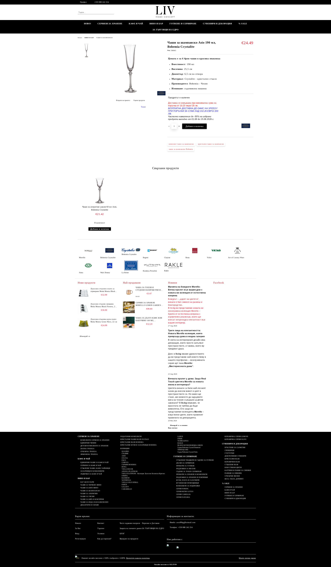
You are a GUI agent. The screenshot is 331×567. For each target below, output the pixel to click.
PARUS (124, 484)
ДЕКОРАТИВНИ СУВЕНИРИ (235, 456)
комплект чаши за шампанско (181, 144)
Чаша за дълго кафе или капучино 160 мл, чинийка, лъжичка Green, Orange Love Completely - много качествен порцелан (149, 319)
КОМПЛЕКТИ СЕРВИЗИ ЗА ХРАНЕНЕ (94, 440)
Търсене (100, 528)
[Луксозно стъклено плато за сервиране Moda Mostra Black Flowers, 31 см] (83, 293)
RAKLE (180, 443)
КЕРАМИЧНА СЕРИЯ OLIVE (235, 439)
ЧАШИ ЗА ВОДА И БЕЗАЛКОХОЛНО (94, 502)
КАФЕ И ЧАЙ (136, 23)
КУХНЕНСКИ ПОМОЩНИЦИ (187, 483)
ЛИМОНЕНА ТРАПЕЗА (89, 454)
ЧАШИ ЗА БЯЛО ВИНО (89, 488)
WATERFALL (126, 480)
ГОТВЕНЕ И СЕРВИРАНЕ (183, 23)
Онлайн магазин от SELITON (165, 564)
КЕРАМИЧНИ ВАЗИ (232, 462)
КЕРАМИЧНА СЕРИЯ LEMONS (236, 436)
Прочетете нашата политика (138, 558)
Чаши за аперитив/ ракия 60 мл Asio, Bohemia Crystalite (99, 208)
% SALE (242, 23)
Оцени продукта (139, 100)
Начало (80, 37)
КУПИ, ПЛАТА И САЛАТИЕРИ (187, 480)
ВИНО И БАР (156, 23)
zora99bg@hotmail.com (185, 522)
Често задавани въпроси (130, 523)
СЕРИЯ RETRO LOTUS (184, 491)
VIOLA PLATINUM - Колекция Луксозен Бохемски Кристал (143, 473)
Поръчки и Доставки (151, 523)
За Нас (78, 528)
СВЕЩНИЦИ (229, 450)
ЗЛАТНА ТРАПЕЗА (87, 449)
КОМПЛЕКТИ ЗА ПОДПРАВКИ (188, 486)
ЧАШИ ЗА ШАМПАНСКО (104, 37)
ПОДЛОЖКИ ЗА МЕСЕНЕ (186, 469)
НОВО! (87, 23)
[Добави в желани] (251, 108)
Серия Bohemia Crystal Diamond (189, 447)
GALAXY (125, 487)
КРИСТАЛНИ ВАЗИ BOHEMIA (132, 442)
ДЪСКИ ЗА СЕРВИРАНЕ (185, 463)
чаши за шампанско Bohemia (181, 149)
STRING (125, 476)
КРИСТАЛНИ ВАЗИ (232, 459)
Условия (100, 534)
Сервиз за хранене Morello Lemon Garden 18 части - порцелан (148, 304)
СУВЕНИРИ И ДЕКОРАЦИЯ (217, 23)
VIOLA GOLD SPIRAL (130, 482)
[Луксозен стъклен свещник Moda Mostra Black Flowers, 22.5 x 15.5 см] (83, 308)
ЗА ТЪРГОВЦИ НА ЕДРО (166, 30)
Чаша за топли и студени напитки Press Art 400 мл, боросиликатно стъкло (148, 288)
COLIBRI (125, 453)
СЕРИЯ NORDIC (182, 489)
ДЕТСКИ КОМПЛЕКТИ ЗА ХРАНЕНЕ (94, 446)
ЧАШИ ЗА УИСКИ (87, 496)
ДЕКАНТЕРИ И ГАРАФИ (89, 505)
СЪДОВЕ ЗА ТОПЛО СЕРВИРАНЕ (189, 471)
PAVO (124, 460)
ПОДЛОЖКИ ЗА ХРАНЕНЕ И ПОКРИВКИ (192, 477)
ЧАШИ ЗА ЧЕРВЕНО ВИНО (90, 485)
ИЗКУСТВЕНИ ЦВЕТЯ (233, 467)
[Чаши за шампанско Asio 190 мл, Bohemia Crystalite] (130, 94)
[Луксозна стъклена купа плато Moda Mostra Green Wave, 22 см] (83, 324)
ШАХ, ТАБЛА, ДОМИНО (234, 479)
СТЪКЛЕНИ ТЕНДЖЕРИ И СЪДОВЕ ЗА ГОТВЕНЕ (195, 460)
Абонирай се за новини (178, 425)
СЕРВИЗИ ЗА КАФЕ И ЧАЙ (90, 465)
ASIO (124, 456)
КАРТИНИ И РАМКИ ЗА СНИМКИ (238, 470)
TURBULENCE (183, 441)
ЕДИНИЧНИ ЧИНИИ (88, 443)
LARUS (180, 436)
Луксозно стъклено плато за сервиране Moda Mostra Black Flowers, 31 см (103, 290)
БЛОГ (122, 534)
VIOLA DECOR (127, 469)
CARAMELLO (127, 489)
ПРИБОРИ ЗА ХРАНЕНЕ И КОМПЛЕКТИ (191, 474)
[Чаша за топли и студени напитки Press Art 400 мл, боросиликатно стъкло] (129, 292)
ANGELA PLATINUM (129, 471)
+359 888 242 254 (101, 2)
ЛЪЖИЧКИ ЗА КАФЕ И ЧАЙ (91, 474)
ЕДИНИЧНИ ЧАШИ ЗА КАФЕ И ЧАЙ (94, 462)
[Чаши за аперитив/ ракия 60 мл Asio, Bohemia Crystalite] (100, 190)
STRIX (180, 439)
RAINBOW (126, 478)
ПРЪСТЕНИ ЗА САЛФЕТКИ (235, 447)
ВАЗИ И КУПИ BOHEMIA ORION (190, 445)
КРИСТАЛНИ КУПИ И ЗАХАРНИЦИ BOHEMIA (138, 445)
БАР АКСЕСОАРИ (87, 482)
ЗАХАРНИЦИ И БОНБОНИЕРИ (92, 471)
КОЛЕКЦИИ (124, 448)
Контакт (100, 523)
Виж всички (172, 428)
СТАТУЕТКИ (229, 453)
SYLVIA (125, 458)
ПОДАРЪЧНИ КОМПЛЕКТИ (131, 436)
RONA (124, 467)
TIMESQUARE (183, 450)
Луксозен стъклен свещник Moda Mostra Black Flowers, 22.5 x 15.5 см (104, 305)
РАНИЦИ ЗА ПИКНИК (233, 473)
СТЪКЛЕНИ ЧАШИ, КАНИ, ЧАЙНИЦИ (95, 468)
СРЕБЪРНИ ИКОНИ (232, 476)
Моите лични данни (247, 558)
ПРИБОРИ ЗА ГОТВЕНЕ (185, 466)
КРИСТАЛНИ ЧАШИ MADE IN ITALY (134, 439)
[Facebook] (251, 2)
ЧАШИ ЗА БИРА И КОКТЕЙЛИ (92, 499)
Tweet (143, 107)
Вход (77, 534)
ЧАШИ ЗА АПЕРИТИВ (89, 494)
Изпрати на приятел (123, 100)
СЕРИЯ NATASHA (183, 497)
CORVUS (125, 462)
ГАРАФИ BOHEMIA (129, 465)
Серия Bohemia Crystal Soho (188, 452)
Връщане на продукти (129, 539)
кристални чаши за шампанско (211, 144)
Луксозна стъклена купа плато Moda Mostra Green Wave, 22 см (104, 320)
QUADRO (125, 451)
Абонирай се (85, 336)
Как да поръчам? (104, 539)
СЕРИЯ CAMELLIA (183, 494)
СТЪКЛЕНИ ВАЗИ (231, 465)
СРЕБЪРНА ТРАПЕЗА (88, 451)
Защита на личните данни (131, 528)
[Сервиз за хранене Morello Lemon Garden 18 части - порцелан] (129, 307)
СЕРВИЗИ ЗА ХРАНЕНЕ (109, 23)
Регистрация (80, 539)
